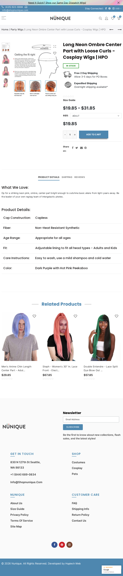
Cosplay (77, 468)
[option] (36, 70)
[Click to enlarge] (54, 46)
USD (118, 8)
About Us (16, 503)
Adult (76, 116)
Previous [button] (20, 70)
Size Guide (17, 508)
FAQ (74, 503)
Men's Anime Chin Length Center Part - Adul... (16, 368)
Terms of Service (21, 520)
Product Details (48, 177)
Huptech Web (73, 563)
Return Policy (80, 514)
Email (81, 148)
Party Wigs (17, 29)
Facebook (72, 148)
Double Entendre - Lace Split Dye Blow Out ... (101, 368)
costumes (78, 462)
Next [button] (52, 70)
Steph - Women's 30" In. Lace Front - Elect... (60, 368)
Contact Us (79, 520)
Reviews (79, 177)
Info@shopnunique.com (26, 482)
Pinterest (85, 148)
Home (5, 29)
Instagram (69, 545)
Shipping (67, 177)
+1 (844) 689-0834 (23, 474)
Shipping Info (80, 508)
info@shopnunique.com (15, 10)
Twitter (76, 148)
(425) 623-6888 (14, 7)
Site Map (16, 526)
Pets (75, 473)
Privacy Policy (19, 514)
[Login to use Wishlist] (54, 53)
